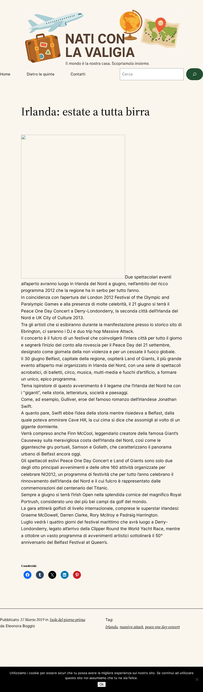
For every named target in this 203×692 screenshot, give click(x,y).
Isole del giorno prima (67, 619)
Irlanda (111, 626)
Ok (102, 684)
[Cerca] (194, 74)
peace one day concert (162, 626)
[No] (196, 679)
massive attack (131, 626)
